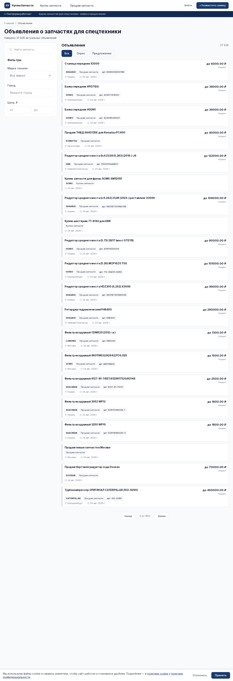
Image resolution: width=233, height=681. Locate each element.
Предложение (101, 53)
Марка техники (17, 68)
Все (66, 53)
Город (11, 85)
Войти (188, 5)
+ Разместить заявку (212, 5)
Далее (162, 516)
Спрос (81, 53)
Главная (9, 23)
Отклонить (200, 675)
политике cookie (157, 673)
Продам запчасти (82, 5)
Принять (220, 675)
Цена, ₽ (12, 102)
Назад (128, 516)
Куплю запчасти (50, 5)
